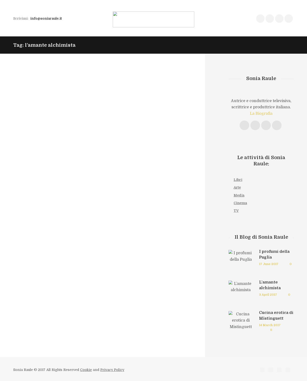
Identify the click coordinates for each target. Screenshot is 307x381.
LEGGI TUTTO (146, 131)
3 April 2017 (268, 294)
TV (236, 211)
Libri (238, 180)
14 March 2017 (270, 325)
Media (239, 195)
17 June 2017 (268, 264)
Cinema (240, 203)
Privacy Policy (112, 370)
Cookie (86, 370)
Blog (90, 91)
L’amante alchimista (113, 83)
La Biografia (261, 113)
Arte (237, 187)
